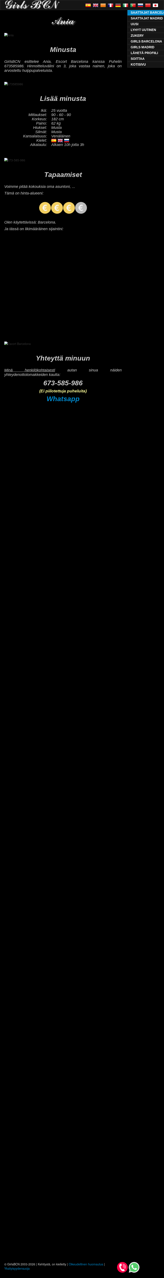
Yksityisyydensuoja (17, 1268)
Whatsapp (63, 399)
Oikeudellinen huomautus (86, 1264)
